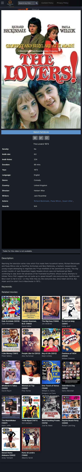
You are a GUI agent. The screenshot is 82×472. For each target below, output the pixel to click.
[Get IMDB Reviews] (35, 138)
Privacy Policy (62, 3)
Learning (21, 9)
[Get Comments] (46, 138)
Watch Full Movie (41, 132)
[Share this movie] (41, 138)
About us (35, 9)
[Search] (36, 3)
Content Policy (47, 3)
